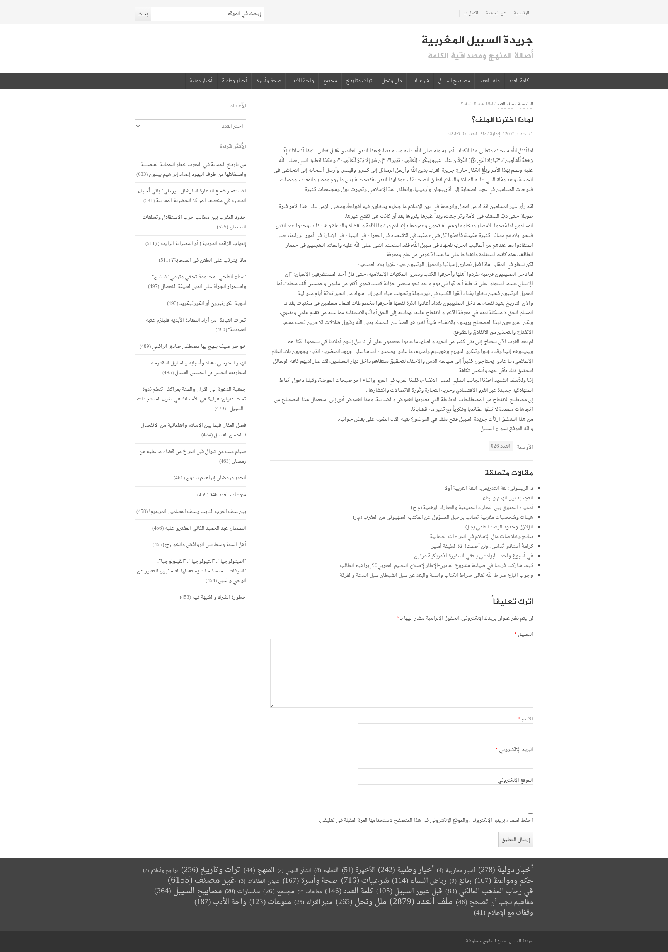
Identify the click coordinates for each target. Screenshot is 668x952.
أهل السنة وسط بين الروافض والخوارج (205, 545)
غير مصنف (202, 881)
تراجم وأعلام (160, 870)
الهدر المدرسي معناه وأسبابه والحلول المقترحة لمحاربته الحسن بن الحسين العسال (198, 368)
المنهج (259, 870)
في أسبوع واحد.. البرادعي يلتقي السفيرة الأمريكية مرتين (473, 556)
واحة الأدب (302, 81)
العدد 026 (500, 446)
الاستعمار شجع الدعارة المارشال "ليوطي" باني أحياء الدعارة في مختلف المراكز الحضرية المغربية (192, 196)
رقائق (461, 881)
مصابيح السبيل (454, 81)
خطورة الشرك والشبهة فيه (219, 597)
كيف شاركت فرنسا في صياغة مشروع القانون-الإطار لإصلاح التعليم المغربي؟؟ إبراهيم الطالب (436, 566)
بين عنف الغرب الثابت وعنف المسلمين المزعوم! (197, 511)
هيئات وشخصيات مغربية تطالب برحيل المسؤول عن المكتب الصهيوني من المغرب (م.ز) (443, 517)
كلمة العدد (519, 81)
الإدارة (495, 133)
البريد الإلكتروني (514, 750)
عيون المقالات (259, 881)
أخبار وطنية (234, 81)
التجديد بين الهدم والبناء (507, 498)
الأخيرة (358, 870)
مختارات (242, 892)
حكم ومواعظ (504, 881)
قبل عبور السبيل (409, 891)
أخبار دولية (201, 81)
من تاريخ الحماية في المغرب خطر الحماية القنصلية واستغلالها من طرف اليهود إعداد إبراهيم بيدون (193, 169)
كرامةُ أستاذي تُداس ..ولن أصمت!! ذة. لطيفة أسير (482, 546)
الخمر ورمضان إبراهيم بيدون (216, 478)
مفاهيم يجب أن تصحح (494, 902)
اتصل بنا (470, 13)
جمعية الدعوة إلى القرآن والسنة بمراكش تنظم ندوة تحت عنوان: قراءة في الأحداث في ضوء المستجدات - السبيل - (191, 399)
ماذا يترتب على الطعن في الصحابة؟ (208, 260)
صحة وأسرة (268, 81)
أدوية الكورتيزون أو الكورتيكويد (212, 303)
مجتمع (330, 81)
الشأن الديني (294, 870)
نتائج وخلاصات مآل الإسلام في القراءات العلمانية (481, 537)
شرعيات (420, 81)
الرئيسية (521, 13)
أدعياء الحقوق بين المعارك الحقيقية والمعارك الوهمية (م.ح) (472, 508)
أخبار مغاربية (456, 870)
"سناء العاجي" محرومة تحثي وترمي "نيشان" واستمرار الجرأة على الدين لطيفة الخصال (199, 281)
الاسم (525, 719)
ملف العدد (489, 81)
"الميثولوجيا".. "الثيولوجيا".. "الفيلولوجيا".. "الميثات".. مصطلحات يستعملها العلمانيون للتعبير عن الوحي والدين (191, 571)
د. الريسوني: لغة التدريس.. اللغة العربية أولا (489, 488)
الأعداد (238, 106)
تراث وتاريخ (359, 81)
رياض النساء (419, 881)
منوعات (270, 902)
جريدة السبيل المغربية (477, 40)
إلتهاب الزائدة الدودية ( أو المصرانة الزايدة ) (202, 244)
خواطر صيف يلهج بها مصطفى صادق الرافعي (199, 346)
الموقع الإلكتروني (515, 780)
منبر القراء (313, 903)
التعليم (326, 870)
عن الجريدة (496, 13)
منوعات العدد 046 (228, 495)
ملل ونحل (392, 81)
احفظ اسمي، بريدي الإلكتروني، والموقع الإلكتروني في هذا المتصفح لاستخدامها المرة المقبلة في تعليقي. (426, 820)
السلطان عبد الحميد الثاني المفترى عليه (205, 528)
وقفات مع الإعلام (503, 913)
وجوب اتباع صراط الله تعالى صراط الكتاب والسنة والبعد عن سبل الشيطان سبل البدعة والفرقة (436, 575)
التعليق (523, 635)
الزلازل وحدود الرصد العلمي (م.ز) (499, 527)
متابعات (310, 892)
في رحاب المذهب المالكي (489, 891)
